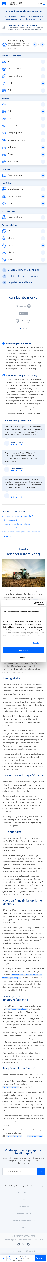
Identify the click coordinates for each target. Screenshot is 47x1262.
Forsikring (20, 1186)
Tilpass (22, 657)
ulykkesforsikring (13, 1136)
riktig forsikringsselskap (16, 1009)
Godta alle (23, 650)
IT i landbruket (10, 528)
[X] (23, 1244)
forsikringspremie (11, 1087)
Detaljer (36, 643)
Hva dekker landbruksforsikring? (18, 516)
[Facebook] (18, 1244)
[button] (20, 328)
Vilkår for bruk (29, 1251)
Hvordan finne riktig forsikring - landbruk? (22, 532)
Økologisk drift (10, 520)
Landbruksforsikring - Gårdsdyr (18, 524)
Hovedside (8, 1186)
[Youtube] (28, 1244)
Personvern (16, 1251)
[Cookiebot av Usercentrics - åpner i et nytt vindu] (33, 603)
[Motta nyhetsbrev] (41, 1171)
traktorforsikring (34, 1136)
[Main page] (13, 4)
